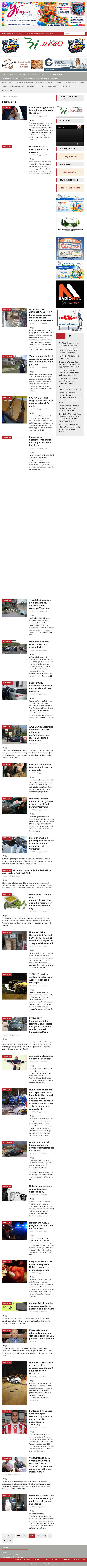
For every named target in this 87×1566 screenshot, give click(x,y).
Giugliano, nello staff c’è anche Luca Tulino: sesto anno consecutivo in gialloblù (69, 381)
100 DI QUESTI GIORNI (56, 74)
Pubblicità (36, 1560)
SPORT (41, 74)
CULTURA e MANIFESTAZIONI (11, 78)
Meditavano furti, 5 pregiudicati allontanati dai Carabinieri (41, 1226)
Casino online (70, 172)
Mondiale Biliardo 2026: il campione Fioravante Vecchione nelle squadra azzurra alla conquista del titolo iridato (70, 397)
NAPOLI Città (41, 86)
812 (5, 1540)
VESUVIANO (30, 86)
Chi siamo (18, 1560)
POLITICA (12, 74)
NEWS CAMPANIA (53, 86)
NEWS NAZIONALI (67, 86)
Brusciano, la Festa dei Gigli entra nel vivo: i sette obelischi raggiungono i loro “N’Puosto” (69, 364)
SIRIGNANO (59, 82)
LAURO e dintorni (71, 82)
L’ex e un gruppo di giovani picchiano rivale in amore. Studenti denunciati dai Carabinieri (41, 843)
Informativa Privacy (79, 1560)
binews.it (44, 116)
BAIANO (11, 82)
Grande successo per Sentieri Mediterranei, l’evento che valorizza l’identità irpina (69, 408)
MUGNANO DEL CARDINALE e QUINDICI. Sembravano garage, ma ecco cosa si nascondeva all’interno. (41, 315)
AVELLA (4, 82)
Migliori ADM (71, 156)
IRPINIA (82, 82)
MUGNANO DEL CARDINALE (25, 82)
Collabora (54, 1560)
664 (44, 1536)
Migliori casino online (70, 188)
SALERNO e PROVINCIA (16, 86)
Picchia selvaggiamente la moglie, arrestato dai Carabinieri (41, 110)
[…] (35, 139)
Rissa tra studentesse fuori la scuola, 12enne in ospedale (41, 767)
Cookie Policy (65, 1560)
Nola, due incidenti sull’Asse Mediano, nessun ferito (39, 644)
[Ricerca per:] (74, 33)
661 (25, 1536)
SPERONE (49, 82)
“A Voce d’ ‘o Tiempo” (8, 90)
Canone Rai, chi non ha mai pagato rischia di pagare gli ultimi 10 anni (41, 1306)
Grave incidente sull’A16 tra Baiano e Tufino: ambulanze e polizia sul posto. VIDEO (69, 372)
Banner (45, 1560)
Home (4, 74)
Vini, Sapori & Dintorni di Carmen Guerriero (40, 78)
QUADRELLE (40, 82)
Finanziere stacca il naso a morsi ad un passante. (39, 149)
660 (18, 1536)
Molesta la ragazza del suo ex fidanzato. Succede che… (40, 1189)
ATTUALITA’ (32, 74)
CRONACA (22, 74)
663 (38, 1536)
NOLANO (4, 86)
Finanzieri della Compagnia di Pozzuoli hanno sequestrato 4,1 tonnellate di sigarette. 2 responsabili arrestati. (41, 938)
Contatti (27, 1560)
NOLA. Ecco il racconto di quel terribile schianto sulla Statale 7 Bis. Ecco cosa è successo (41, 1368)
